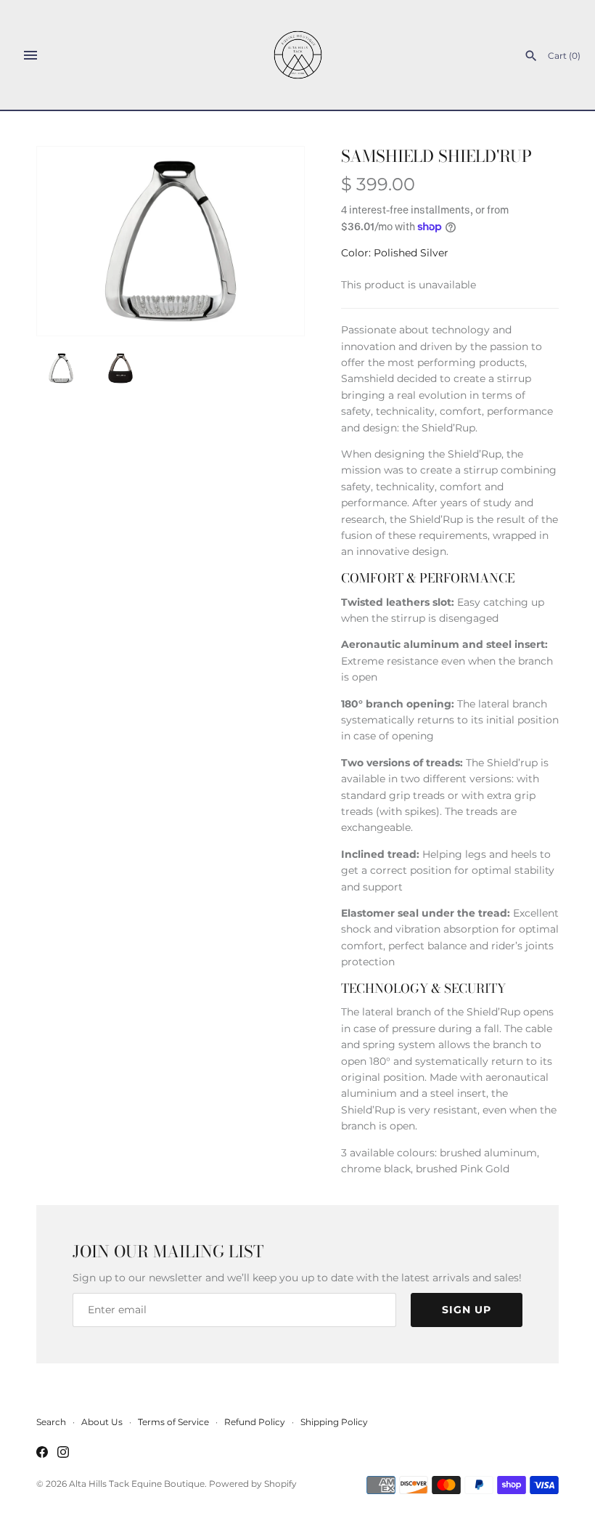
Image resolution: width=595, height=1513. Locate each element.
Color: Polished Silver (394, 252)
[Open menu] (30, 55)
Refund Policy (254, 1421)
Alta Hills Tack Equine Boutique (137, 1483)
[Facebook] (42, 1453)
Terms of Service (173, 1421)
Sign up (466, 1309)
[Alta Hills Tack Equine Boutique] (298, 54)
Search (51, 1421)
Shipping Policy (334, 1421)
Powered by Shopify (253, 1483)
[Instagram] (63, 1453)
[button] (274, 241)
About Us (102, 1421)
